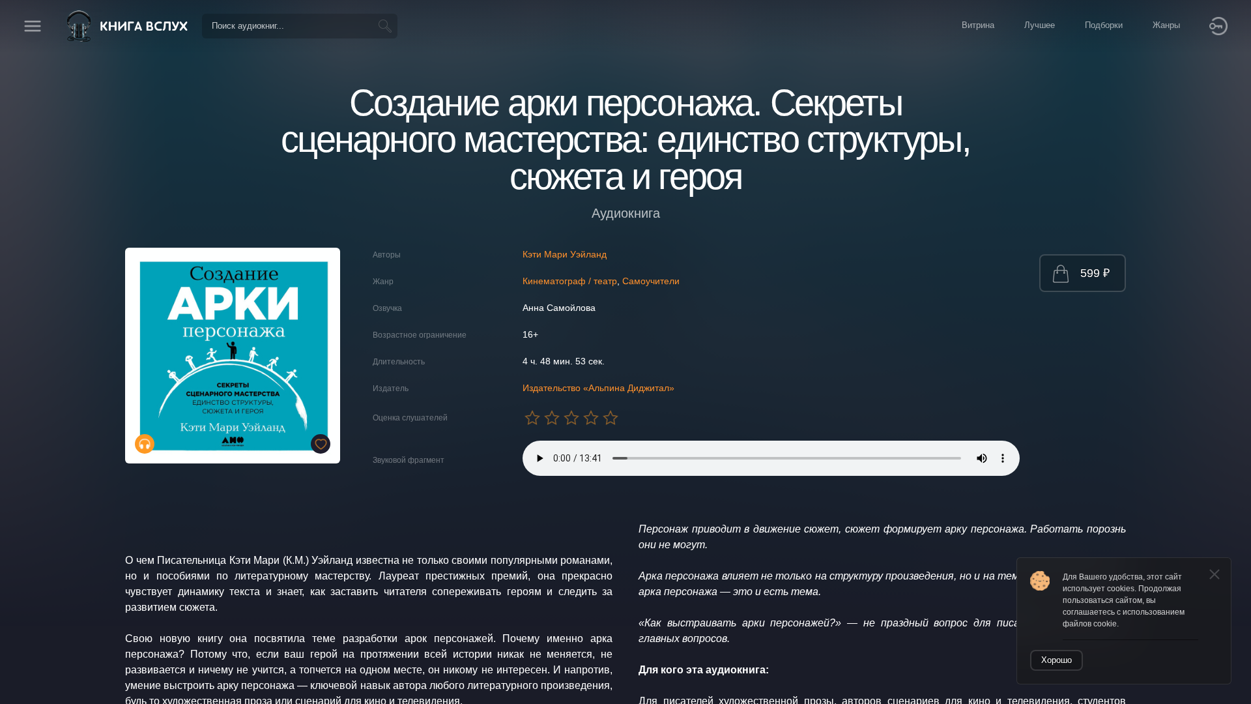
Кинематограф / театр (570, 281)
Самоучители (651, 281)
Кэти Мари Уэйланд (565, 254)
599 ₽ (1095, 273)
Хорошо (1056, 660)
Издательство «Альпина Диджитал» (598, 388)
